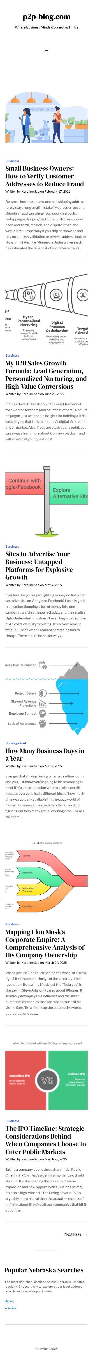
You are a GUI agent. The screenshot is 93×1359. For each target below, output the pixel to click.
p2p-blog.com (46, 16)
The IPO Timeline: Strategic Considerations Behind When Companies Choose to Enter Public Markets (45, 1140)
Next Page (76, 1234)
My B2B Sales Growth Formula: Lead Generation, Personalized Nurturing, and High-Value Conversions (46, 374)
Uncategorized (15, 743)
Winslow (10, 1308)
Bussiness (12, 161)
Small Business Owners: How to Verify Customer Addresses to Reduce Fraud (44, 176)
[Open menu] (46, 50)
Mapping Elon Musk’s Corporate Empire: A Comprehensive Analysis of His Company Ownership (44, 943)
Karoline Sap (30, 191)
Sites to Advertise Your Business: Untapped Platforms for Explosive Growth (39, 565)
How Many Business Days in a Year (45, 754)
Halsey (9, 1301)
